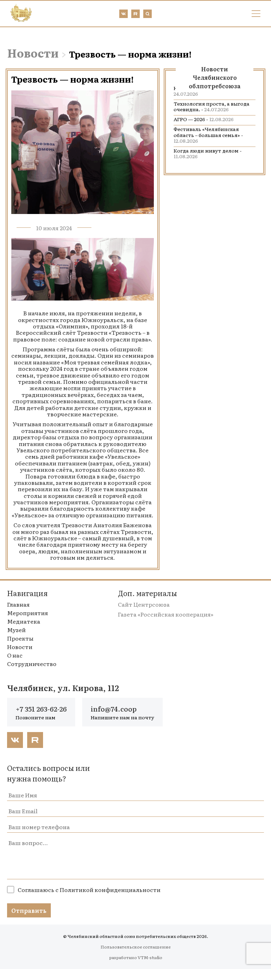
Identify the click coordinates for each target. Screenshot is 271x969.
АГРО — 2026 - (204, 119)
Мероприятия (27, 612)
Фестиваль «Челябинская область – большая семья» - (208, 134)
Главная (18, 604)
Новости (33, 52)
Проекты (20, 638)
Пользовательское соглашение (136, 947)
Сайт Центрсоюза (144, 604)
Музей (16, 629)
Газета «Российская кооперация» (165, 614)
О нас (15, 655)
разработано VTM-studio (135, 957)
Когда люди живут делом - (208, 153)
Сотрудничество (31, 663)
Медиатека (23, 621)
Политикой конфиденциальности (110, 889)
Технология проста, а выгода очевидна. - (211, 106)
